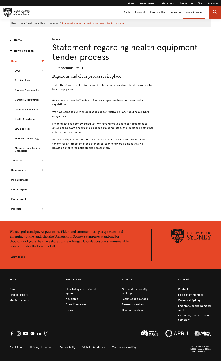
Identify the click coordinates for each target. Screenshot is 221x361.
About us (176, 12)
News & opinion (194, 12)
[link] (131, 3)
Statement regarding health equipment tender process (93, 23)
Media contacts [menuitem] (19, 179)
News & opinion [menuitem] (24, 50)
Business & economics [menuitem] (27, 90)
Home (13, 23)
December (54, 23)
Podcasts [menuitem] (16, 208)
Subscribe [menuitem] (16, 160)
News (42, 23)
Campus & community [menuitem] (27, 99)
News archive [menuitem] (18, 170)
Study (127, 12)
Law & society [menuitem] (22, 128)
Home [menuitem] (18, 39)
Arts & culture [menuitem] (22, 80)
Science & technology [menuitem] (27, 138)
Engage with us (158, 12)
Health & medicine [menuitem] (25, 119)
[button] (215, 12)
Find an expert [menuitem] (19, 189)
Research (140, 12)
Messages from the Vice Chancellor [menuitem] (27, 149)
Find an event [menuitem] (18, 199)
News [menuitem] (14, 61)
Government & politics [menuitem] (27, 109)
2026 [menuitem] (17, 70)
